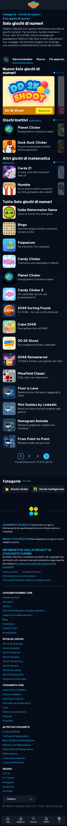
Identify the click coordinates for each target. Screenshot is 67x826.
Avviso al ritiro (10, 571)
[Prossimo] (46, 456)
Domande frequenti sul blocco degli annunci (27, 580)
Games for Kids (11, 597)
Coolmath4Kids (11, 731)
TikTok (6, 773)
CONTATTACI (10, 628)
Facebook (8, 786)
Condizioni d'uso (31, 571)
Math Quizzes (10, 753)
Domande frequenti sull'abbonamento (24, 610)
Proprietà (8, 720)
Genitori (7, 606)
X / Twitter (8, 777)
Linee (5, 707)
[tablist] (37, 59)
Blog (5, 619)
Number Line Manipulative (17, 745)
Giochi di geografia (13, 674)
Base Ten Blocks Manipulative (18, 740)
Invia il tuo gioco (15, 539)
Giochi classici (10, 665)
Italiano (11, 799)
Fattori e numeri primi (14, 711)
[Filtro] (6, 59)
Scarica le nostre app (14, 679)
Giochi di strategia (13, 643)
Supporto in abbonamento (18, 615)
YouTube (7, 791)
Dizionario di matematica (17, 703)
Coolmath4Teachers (14, 758)
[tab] (22, 59)
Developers (9, 623)
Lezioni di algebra (12, 694)
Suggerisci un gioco (17, 524)
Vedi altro (26, 481)
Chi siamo (8, 601)
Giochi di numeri (29, 14)
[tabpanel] (33, 267)
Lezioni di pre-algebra (14, 689)
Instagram (8, 782)
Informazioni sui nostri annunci (19, 576)
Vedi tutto (35, 121)
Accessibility (9, 632)
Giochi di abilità (11, 648)
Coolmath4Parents (13, 762)
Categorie (9, 14)
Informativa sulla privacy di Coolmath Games (27, 551)
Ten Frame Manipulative (15, 736)
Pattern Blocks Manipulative (18, 749)
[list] (33, 326)
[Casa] (33, 4)
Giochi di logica (11, 656)
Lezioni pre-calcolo (13, 698)
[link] (28, 95)
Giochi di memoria (13, 661)
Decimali (7, 716)
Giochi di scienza (12, 670)
